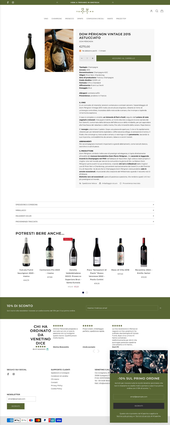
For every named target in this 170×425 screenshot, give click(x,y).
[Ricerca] (156, 11)
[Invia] (160, 308)
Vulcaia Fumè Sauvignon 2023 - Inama (26, 273)
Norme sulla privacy (125, 416)
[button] (83, 292)
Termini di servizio (143, 416)
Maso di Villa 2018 (120, 270)
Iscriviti (16, 406)
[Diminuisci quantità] (81, 58)
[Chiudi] (163, 354)
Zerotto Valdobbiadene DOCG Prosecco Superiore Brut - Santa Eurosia (73, 276)
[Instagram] (12, 2)
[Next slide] (112, 2)
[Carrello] (161, 11)
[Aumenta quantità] (92, 58)
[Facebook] (7, 2)
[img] (40, 346)
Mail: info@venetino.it (103, 383)
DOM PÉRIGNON (86, 41)
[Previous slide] (57, 2)
